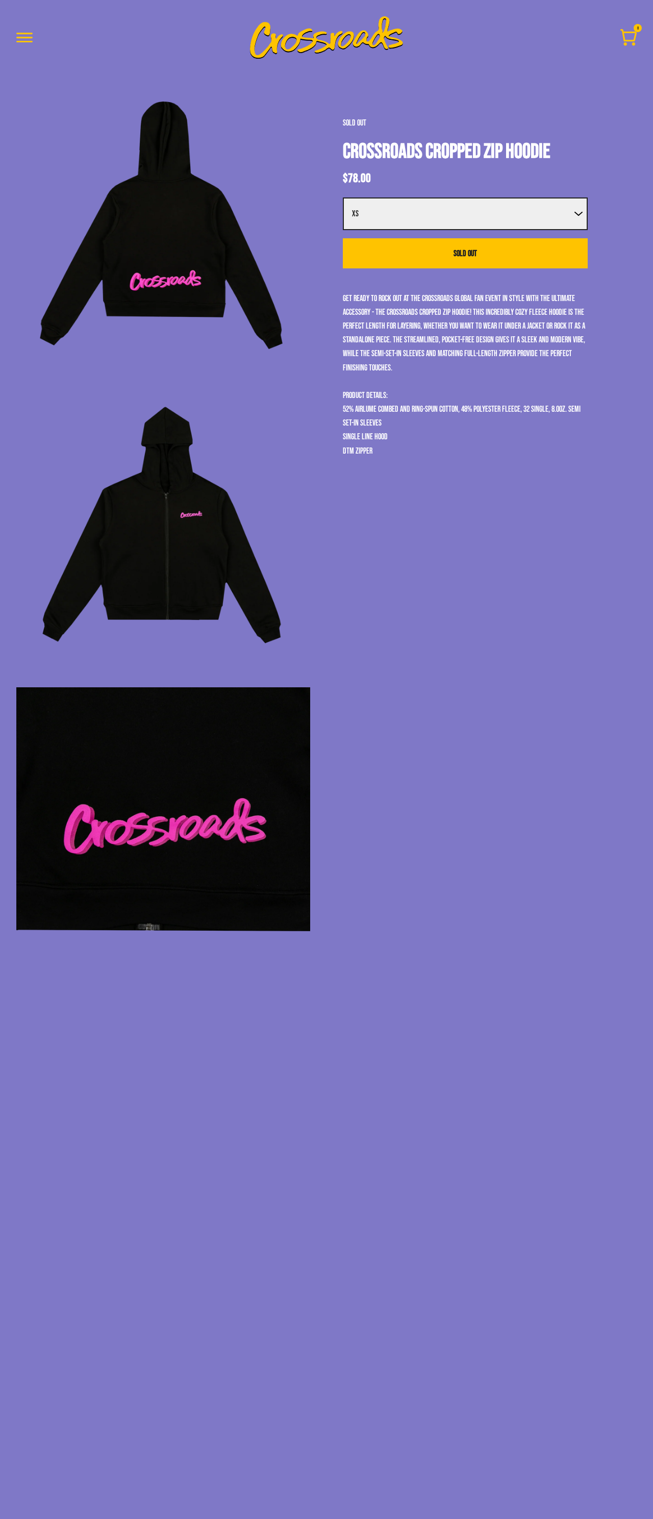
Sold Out (465, 253)
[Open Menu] (24, 37)
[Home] (326, 37)
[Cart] (628, 37)
